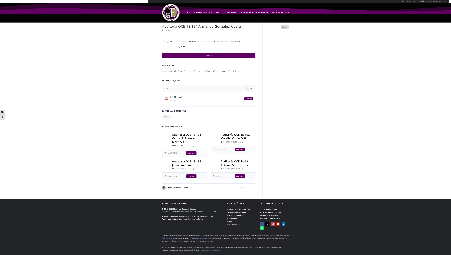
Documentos (230, 13)
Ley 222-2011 (442, 1)
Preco (229, 222)
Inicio (189, 13)
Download (209, 55)
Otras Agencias (233, 225)
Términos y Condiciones (236, 212)
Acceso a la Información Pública (239, 209)
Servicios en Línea (429, 1)
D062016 (166, 117)
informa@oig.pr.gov (168, 238)
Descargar (248, 99)
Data (217, 13)
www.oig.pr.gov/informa (204, 238)
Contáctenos (232, 219)
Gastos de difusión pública (254, 13)
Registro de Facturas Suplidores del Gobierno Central (183, 219)
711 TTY (418, 1)
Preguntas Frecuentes (235, 215)
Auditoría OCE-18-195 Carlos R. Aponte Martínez (186, 138)
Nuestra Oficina (202, 13)
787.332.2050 (408, 1)
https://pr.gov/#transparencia (210, 250)
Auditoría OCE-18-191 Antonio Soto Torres (235, 163)
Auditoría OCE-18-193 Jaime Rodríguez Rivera (187, 163)
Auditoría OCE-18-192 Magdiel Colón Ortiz (235, 136)
